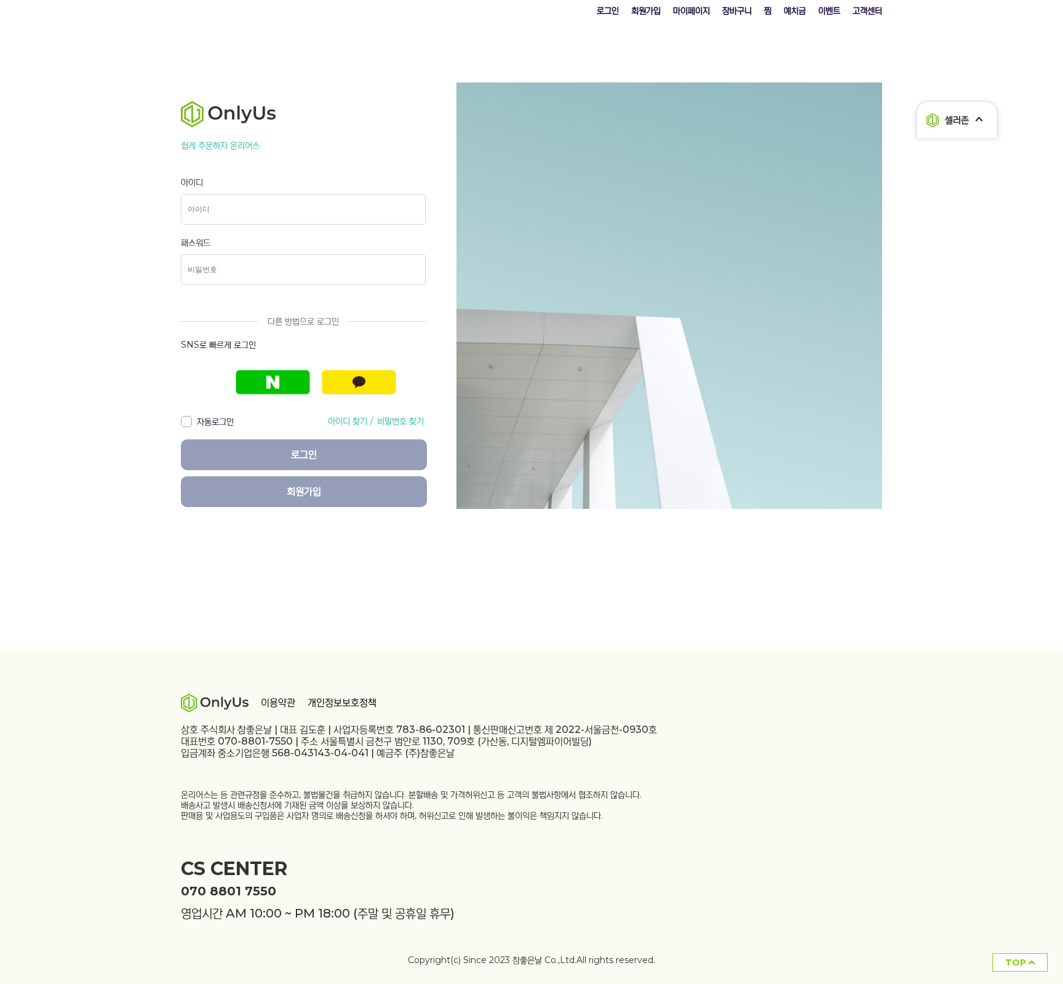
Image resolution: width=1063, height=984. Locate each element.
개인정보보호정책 (342, 702)
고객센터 (867, 10)
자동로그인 (213, 421)
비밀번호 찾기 (400, 420)
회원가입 (646, 10)
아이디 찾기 (347, 420)
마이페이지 (691, 10)
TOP (1017, 962)
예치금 (795, 10)
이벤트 (829, 10)
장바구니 (737, 10)
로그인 (608, 10)
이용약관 (278, 702)
